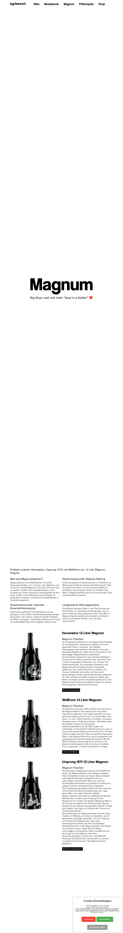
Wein (36, 4)
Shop (101, 4)
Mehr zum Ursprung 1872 (72, 849)
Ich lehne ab (89, 919)
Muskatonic (51, 4)
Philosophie (86, 4)
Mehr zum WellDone (70, 752)
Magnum (69, 4)
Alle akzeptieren (104, 919)
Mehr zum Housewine (71, 690)
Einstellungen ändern (97, 927)
